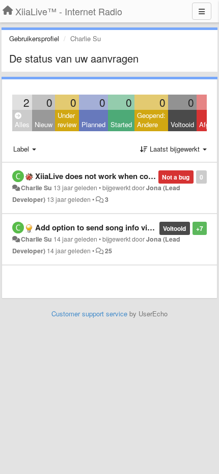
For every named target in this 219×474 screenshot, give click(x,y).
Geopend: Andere (151, 120)
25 (108, 250)
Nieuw (43, 124)
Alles (22, 124)
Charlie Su (36, 187)
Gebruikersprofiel (34, 38)
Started (121, 124)
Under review (67, 120)
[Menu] (201, 11)
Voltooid (182, 124)
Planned (93, 124)
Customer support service (89, 313)
